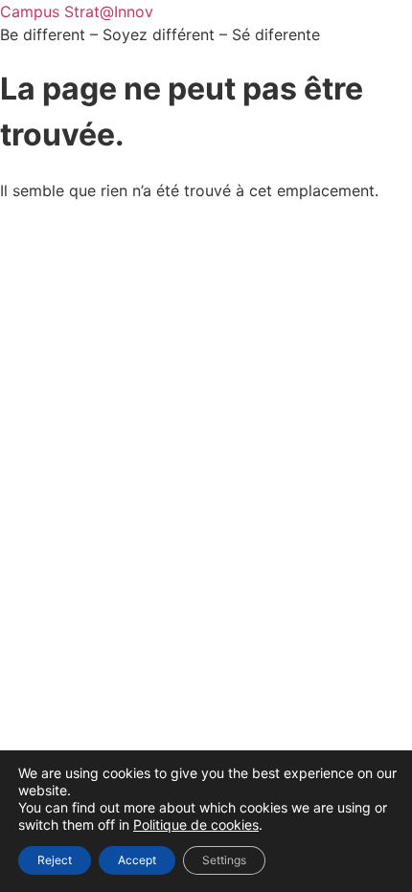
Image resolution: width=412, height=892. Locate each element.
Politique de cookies (196, 824)
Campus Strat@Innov (76, 11)
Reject (54, 860)
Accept (137, 860)
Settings (224, 860)
